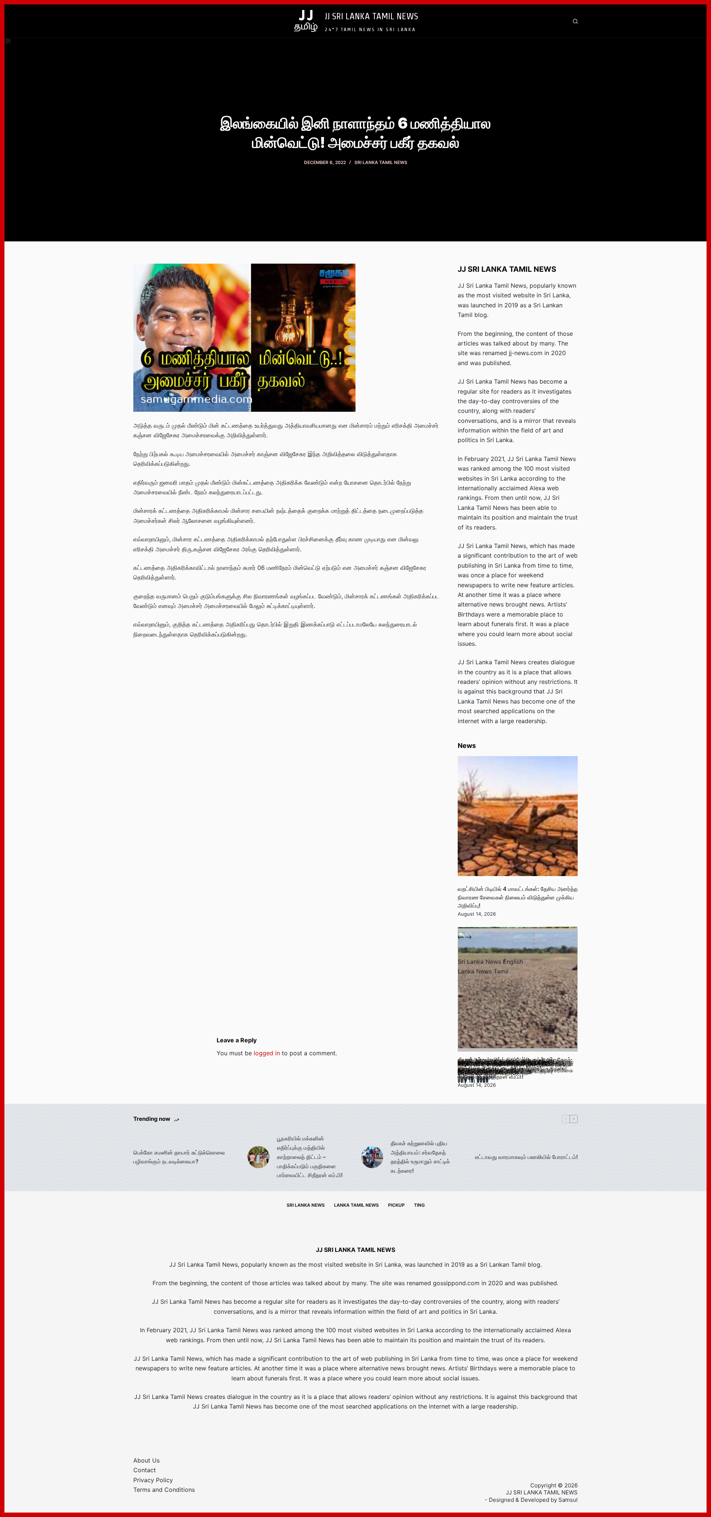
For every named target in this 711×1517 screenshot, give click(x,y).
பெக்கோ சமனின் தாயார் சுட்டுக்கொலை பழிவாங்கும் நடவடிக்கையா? (179, 1157)
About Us (146, 1460)
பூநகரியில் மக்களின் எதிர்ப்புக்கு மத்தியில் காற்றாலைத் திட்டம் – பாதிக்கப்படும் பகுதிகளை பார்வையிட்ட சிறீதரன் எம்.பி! (310, 1157)
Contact (144, 1470)
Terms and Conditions (164, 1489)
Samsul (568, 1499)
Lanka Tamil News (356, 1205)
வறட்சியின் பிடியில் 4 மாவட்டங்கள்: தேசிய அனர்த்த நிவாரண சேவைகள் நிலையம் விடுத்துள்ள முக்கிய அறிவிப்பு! (518, 897)
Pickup (396, 1205)
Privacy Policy (153, 1480)
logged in (267, 1053)
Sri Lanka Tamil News (380, 162)
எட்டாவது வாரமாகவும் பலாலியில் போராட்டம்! (526, 1156)
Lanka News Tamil (483, 971)
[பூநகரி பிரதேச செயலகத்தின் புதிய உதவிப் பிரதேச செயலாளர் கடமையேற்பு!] (518, 992)
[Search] (575, 21)
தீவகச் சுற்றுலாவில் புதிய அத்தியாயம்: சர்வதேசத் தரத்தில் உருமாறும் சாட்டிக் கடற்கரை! (420, 1157)
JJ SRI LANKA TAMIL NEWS (371, 16)
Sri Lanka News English (490, 961)
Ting (419, 1205)
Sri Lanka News (306, 1205)
